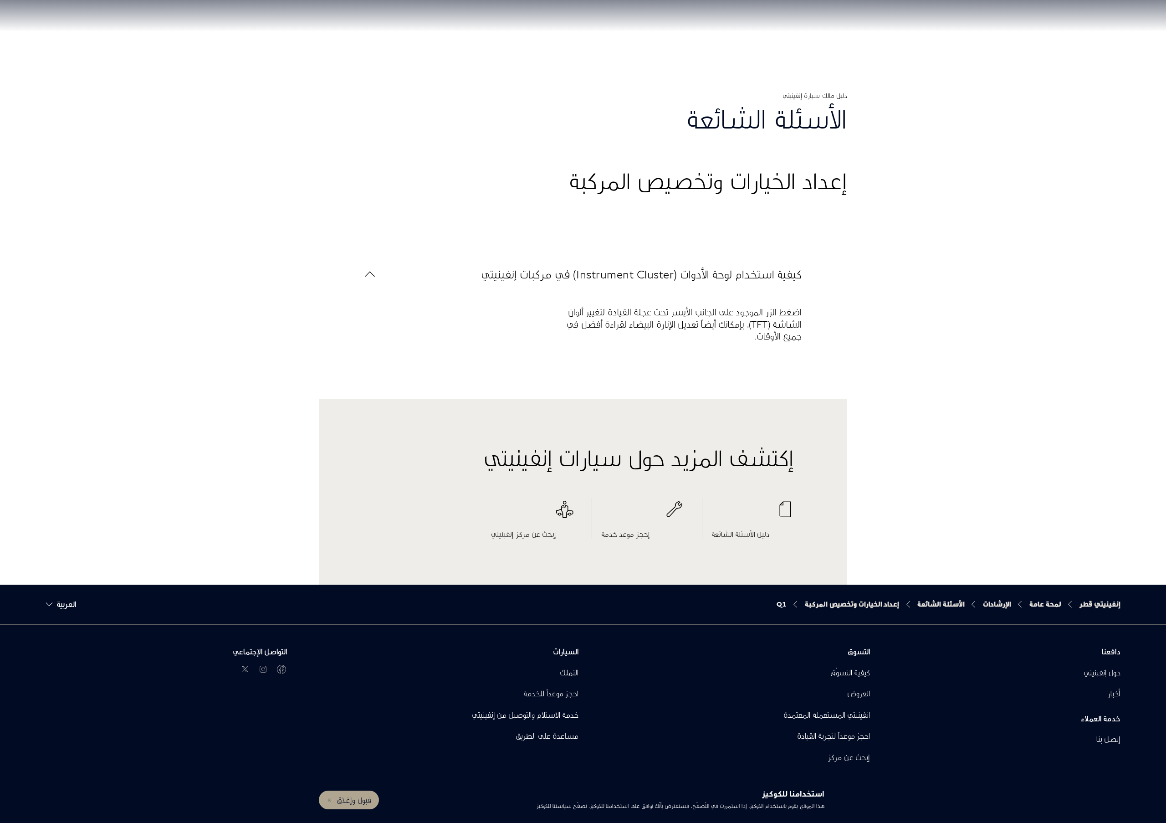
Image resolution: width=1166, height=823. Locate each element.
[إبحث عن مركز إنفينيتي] (532, 514)
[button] (583, 274)
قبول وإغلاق (354, 800)
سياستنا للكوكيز (553, 805)
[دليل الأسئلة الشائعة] (752, 514)
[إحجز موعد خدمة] (642, 514)
